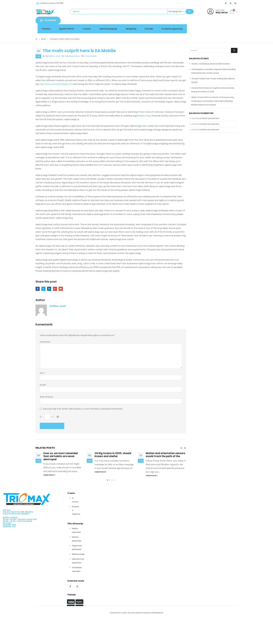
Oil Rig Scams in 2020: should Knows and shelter (113, 455)
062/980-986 (228, 26)
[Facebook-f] (70, 586)
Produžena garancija (172, 28)
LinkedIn (49, 289)
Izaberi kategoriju (108, 28)
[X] (231, 3)
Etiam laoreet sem (210, 118)
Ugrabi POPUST (66, 28)
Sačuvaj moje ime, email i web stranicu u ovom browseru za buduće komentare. (83, 408)
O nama (87, 28)
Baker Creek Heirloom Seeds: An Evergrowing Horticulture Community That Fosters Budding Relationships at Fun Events (212, 101)
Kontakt (149, 28)
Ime (42, 373)
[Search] (190, 11)
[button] (181, 448)
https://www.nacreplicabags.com (55, 84)
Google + (55, 289)
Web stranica (46, 396)
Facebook (38, 289)
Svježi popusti (213, 23)
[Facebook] (226, 3)
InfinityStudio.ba (157, 613)
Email (61, 289)
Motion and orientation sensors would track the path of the (165, 455)
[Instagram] (235, 3)
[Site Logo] (45, 11)
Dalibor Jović (54, 56)
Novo (230, 23)
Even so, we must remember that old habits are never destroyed (60, 456)
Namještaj (131, 28)
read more (48, 475)
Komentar (45, 341)
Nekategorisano (72, 56)
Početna (46, 28)
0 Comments (90, 56)
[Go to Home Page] (36, 39)
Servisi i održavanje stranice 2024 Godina (211, 63)
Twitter (43, 289)
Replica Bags (145, 115)
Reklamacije (78, 554)
